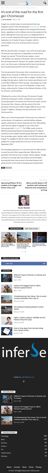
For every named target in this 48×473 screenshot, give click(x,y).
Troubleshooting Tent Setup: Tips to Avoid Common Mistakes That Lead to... (30, 297)
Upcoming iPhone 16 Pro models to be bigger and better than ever (11, 185)
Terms (31, 467)
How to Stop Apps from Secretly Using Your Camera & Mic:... (28, 329)
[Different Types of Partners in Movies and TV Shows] (6, 278)
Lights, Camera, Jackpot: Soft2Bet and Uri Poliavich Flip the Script (29, 318)
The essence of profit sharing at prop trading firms (39, 245)
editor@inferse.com (28, 377)
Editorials (4, 456)
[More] (41, 173)
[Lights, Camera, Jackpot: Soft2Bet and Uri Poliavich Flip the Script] (6, 320)
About (9, 467)
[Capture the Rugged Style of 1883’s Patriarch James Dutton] (8, 237)
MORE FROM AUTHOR (31, 228)
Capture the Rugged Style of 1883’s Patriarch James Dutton (8, 245)
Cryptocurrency (6, 453)
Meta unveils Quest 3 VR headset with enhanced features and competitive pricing (36, 186)
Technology (4, 436)
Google (9, 168)
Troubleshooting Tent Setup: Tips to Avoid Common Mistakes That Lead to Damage (24, 246)
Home (2, 8)
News (7, 8)
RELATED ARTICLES (16, 228)
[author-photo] (24, 200)
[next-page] (25, 251)
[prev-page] (23, 251)
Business (4, 443)
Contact (17, 467)
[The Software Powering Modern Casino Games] (6, 310)
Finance (3, 446)
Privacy (38, 467)
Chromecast (34, 27)
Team (24, 467)
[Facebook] (24, 381)
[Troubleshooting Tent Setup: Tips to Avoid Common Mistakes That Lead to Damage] (24, 237)
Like (44, 263)
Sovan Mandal (7, 19)
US (2, 449)
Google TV (18, 128)
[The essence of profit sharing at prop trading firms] (39, 237)
